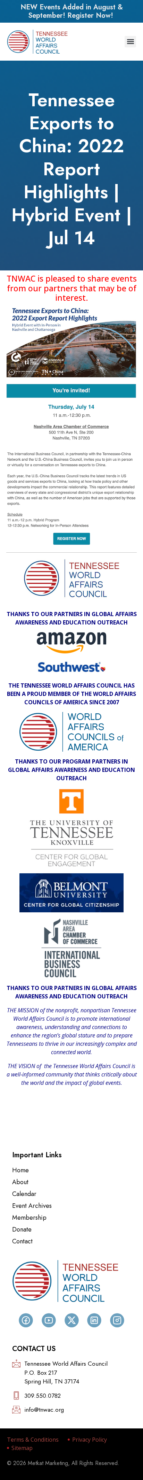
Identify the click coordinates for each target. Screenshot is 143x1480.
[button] (130, 41)
